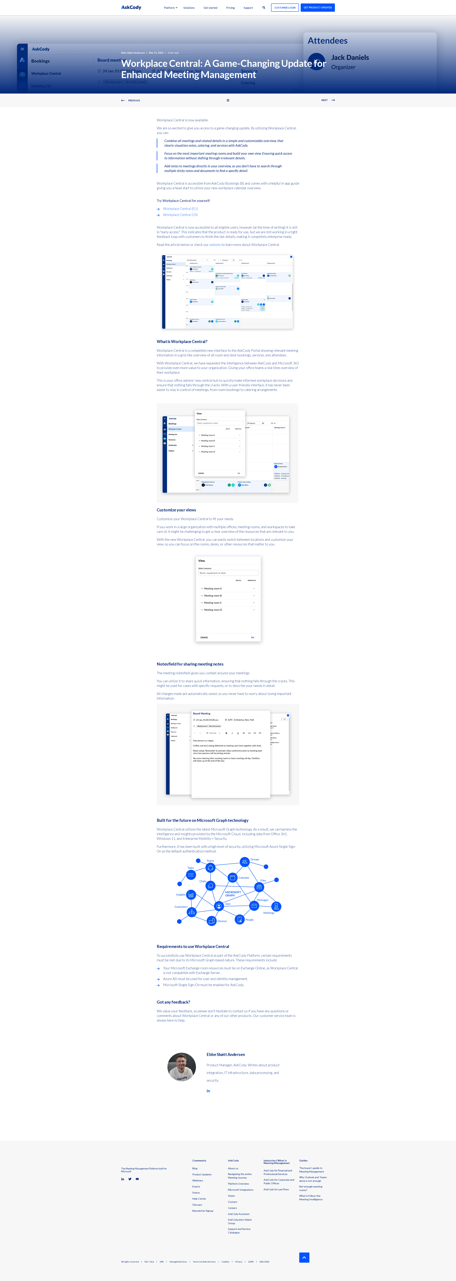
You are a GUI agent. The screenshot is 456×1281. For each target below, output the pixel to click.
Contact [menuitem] (232, 1201)
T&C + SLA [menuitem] (149, 1262)
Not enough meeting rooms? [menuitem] (310, 1188)
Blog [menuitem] (194, 1168)
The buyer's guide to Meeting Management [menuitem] (311, 1169)
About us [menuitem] (233, 1168)
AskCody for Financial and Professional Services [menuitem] (278, 1172)
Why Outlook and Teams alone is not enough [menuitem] (313, 1179)
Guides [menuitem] (303, 1160)
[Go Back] (228, 100)
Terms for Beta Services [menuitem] (204, 1262)
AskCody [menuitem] (233, 1160)
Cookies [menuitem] (225, 1262)
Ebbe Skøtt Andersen (133, 52)
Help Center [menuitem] (199, 1198)
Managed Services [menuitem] (178, 1262)
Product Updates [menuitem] (202, 1174)
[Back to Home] (131, 7)
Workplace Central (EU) (180, 209)
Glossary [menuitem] (197, 1204)
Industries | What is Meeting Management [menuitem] (277, 1161)
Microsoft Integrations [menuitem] (240, 1189)
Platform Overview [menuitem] (238, 1183)
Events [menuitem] (196, 1186)
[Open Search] (264, 7)
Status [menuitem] (196, 1192)
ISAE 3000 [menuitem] (264, 1262)
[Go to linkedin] (208, 1090)
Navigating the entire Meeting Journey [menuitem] (240, 1175)
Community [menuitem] (199, 1160)
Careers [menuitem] (232, 1207)
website (215, 245)
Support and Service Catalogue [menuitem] (239, 1230)
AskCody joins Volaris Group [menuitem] (240, 1221)
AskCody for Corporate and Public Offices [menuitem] (279, 1181)
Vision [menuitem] (231, 1195)
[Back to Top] (304, 1257)
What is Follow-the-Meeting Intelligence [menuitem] (311, 1197)
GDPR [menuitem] (251, 1262)
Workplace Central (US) (180, 215)
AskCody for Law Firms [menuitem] (276, 1189)
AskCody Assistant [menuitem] (239, 1213)
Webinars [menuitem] (197, 1180)
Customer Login (285, 7)
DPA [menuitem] (162, 1262)
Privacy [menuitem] (238, 1262)
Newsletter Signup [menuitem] (202, 1210)
